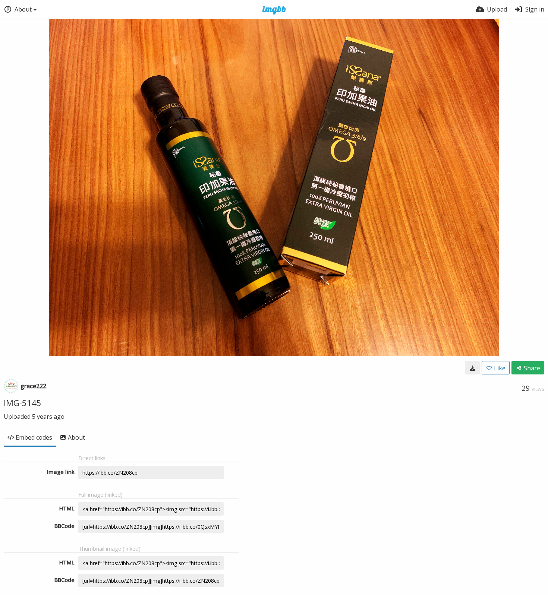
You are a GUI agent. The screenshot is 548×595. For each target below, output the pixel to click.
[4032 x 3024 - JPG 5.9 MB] (472, 367)
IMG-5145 (22, 402)
